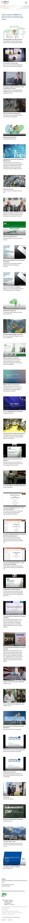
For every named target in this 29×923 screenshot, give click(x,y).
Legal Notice (4, 919)
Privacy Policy (10, 919)
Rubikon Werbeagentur (16, 917)
